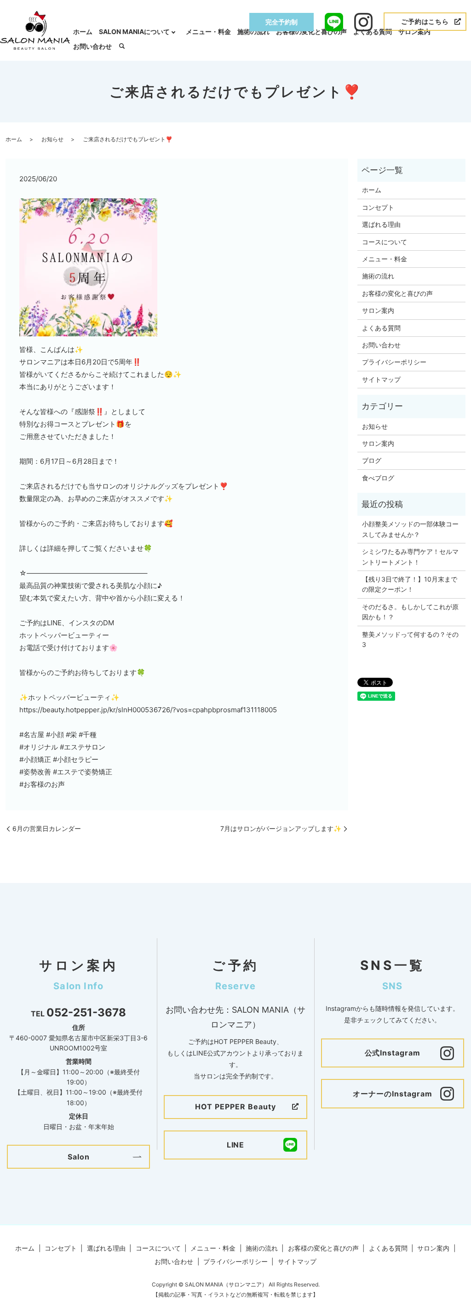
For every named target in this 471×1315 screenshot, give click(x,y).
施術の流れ (253, 31)
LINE (236, 1144)
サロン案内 (414, 31)
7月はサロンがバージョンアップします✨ (280, 828)
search (122, 46)
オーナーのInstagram (392, 1093)
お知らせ (52, 139)
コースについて (384, 242)
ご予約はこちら (425, 21)
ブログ (371, 460)
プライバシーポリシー (394, 362)
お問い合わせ (92, 46)
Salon (79, 1156)
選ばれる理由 (381, 224)
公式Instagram (393, 1052)
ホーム (82, 31)
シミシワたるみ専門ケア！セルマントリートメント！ (410, 556)
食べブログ (378, 478)
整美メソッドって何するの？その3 (410, 639)
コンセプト (378, 207)
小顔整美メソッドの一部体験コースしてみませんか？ (410, 529)
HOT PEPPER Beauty (235, 1106)
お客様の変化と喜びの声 (311, 31)
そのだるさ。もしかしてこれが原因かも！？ (410, 612)
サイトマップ (381, 379)
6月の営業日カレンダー (46, 828)
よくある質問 (372, 31)
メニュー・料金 (208, 31)
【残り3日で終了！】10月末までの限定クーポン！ (409, 584)
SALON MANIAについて (134, 31)
